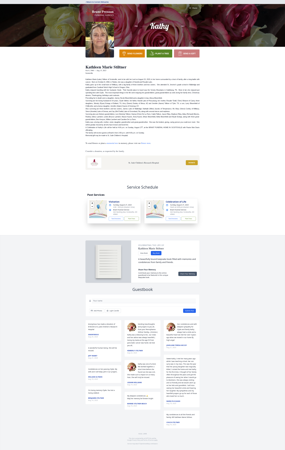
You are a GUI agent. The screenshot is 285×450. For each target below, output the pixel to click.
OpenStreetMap (145, 444)
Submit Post (189, 311)
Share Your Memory (187, 274)
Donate (191, 163)
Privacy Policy (136, 440)
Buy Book (156, 253)
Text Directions (116, 219)
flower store (146, 143)
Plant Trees (131, 219)
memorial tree (112, 143)
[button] (98, 207)
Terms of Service (148, 440)
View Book (144, 253)
